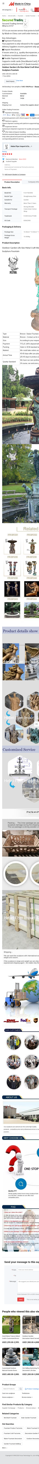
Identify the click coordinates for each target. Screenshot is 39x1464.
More (4, 1448)
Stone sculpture (7, 1397)
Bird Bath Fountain (10, 1418)
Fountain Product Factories (13, 1428)
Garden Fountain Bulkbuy (12, 1444)
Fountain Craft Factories (12, 1433)
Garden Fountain (30, 16)
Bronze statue (27, 1397)
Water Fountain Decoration (13, 1439)
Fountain (20, 16)
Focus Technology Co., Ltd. (27, 1455)
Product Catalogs (33, 1389)
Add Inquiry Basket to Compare (15, 174)
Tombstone (25, 1393)
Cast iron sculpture (8, 1393)
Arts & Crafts (11, 16)
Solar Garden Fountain (28, 1418)
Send (20, 1299)
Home (4, 16)
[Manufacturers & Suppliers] (19, 4)
